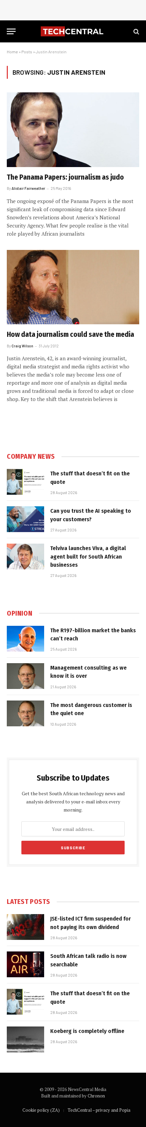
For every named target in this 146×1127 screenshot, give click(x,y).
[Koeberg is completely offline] (25, 1039)
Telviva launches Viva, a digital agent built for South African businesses (88, 556)
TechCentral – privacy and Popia (99, 1110)
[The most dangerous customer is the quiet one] (25, 713)
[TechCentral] (73, 31)
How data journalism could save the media (70, 334)
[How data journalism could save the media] (73, 287)
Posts (26, 51)
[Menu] (11, 31)
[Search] (135, 31)
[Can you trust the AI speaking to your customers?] (25, 519)
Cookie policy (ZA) (41, 1110)
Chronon (96, 1096)
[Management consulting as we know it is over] (25, 676)
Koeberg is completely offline (87, 1031)
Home (12, 51)
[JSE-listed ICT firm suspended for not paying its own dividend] (25, 927)
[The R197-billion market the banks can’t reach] (25, 639)
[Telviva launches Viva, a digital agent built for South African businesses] (25, 556)
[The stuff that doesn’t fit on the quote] (25, 482)
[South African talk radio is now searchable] (25, 964)
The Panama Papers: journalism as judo (65, 177)
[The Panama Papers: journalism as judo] (73, 129)
